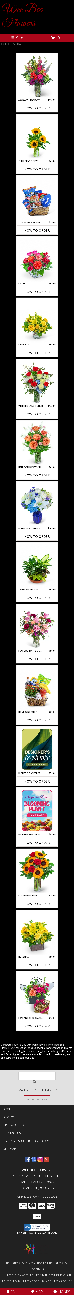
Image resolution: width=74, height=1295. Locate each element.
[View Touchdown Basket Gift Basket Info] (37, 198)
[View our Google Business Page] (34, 1161)
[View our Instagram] (40, 1161)
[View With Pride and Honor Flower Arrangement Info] (37, 382)
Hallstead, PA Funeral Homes (26, 1263)
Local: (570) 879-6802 (37, 1188)
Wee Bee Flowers (22, 16)
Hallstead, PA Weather (17, 1275)
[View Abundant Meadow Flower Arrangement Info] (37, 76)
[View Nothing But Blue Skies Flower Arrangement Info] (37, 504)
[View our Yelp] (46, 1161)
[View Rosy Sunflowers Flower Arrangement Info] (37, 872)
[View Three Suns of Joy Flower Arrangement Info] (37, 137)
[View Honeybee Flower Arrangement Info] (37, 933)
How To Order (37, 108)
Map (38, 1291)
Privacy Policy (12, 1281)
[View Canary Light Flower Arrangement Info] (37, 321)
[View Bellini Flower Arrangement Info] (37, 260)
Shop (21, 37)
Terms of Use (63, 1281)
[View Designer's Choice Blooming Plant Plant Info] (37, 810)
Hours (63, 1291)
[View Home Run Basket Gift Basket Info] (37, 688)
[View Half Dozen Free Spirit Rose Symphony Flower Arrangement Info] (37, 443)
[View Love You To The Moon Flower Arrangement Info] (37, 627)
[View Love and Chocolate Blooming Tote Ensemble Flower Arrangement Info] (37, 994)
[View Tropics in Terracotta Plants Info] (37, 566)
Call (13, 1291)
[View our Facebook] (27, 1161)
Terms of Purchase (38, 1281)
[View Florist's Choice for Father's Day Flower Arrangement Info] (37, 749)
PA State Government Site (54, 1275)
